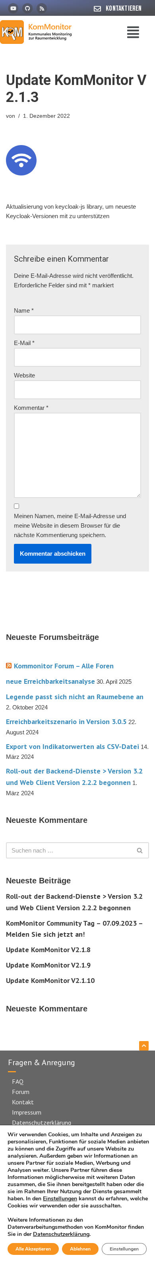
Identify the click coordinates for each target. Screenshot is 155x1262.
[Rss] (42, 8)
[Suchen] (140, 850)
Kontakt (23, 1102)
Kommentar (31, 407)
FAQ (17, 1081)
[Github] (27, 8)
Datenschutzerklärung (41, 1122)
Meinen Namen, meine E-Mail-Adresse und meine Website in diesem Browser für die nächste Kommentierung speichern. (70, 525)
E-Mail (24, 343)
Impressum (26, 1112)
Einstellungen (60, 1198)
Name (24, 310)
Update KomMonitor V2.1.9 (48, 965)
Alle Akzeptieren (33, 1249)
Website (24, 375)
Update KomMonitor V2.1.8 (48, 949)
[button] (133, 32)
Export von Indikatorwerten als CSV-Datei (72, 746)
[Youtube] (13, 8)
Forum (20, 1092)
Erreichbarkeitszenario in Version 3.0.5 (66, 721)
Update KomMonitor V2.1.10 (50, 980)
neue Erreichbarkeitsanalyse (50, 681)
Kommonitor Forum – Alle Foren (64, 665)
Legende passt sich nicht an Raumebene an (74, 696)
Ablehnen (80, 1249)
